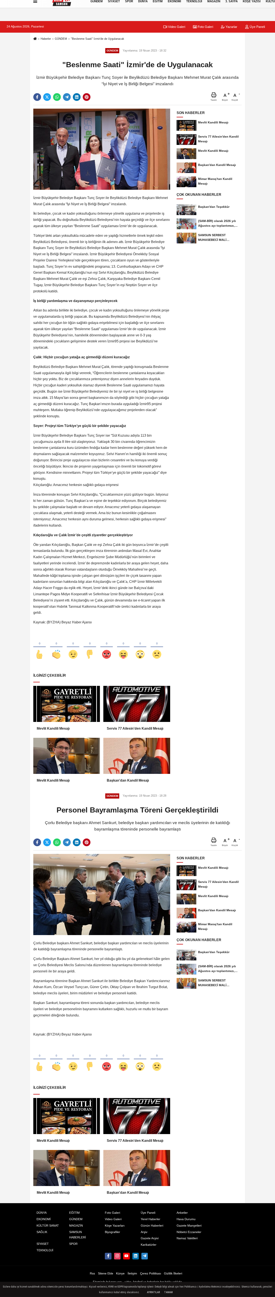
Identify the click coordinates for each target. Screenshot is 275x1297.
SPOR (73, 1243)
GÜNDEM (61, 38)
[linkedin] (77, 97)
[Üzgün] (157, 647)
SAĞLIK (42, 1232)
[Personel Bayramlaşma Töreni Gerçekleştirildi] (101, 894)
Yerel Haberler (150, 1219)
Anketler (182, 1212)
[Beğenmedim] (90, 647)
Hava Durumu (186, 1219)
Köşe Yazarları (115, 1225)
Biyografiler (112, 1232)
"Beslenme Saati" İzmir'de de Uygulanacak (97, 38)
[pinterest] (86, 97)
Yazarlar (231, 27)
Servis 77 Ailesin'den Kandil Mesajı (135, 728)
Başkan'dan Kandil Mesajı (128, 780)
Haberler (46, 38)
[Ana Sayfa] (35, 39)
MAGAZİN (76, 1225)
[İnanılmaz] (140, 647)
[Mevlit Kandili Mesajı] (66, 704)
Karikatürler (148, 1244)
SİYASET (43, 1243)
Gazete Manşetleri (189, 1225)
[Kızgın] (106, 647)
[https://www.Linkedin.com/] (135, 1256)
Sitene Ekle (105, 1273)
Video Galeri (176, 27)
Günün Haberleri (152, 1225)
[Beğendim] (39, 647)
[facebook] (37, 97)
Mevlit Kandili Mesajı (53, 728)
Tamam (168, 1292)
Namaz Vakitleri (187, 1238)
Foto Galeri (205, 27)
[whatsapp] (57, 97)
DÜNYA (42, 1212)
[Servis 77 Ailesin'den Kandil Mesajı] (136, 704)
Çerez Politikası (150, 1273)
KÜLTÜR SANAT (48, 1225)
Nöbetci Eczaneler (189, 1232)
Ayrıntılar (153, 1292)
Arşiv (144, 1232)
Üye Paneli (257, 27)
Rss (92, 1273)
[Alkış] (56, 647)
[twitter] (47, 97)
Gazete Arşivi (150, 1238)
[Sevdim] (73, 647)
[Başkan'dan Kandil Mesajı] (136, 756)
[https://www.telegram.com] (144, 1256)
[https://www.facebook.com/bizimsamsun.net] (108, 1256)
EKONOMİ (44, 1219)
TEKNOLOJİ (45, 1250)
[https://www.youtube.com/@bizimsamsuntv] (126, 1256)
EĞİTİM (74, 1212)
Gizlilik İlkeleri (173, 1273)
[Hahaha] (123, 647)
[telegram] (67, 97)
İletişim (132, 1273)
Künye (120, 1273)
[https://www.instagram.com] (117, 1256)
